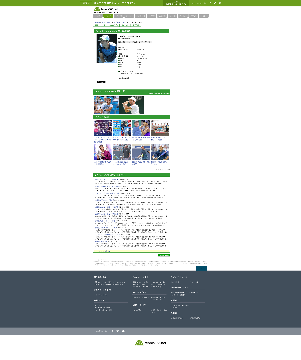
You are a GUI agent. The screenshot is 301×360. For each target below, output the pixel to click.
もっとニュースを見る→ (102, 251)
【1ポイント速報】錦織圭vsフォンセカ (107, 235)
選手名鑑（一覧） (120, 22)
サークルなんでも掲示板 (102, 308)
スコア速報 (107, 282)
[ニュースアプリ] (113, 25)
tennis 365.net (197, 3)
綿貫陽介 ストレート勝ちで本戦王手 (106, 207)
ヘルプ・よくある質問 (178, 295)
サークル (183, 16)
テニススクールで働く (158, 282)
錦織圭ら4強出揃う (101, 242)
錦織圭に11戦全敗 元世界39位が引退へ (107, 186)
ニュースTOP (107, 22)
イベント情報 (193, 282)
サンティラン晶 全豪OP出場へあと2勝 (107, 193)
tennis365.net (99, 331)
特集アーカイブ (118, 284)
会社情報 (174, 318)
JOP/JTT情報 (175, 282)
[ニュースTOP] (96, 25)
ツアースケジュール (119, 282)
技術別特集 (136, 297)
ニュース (108, 16)
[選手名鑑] (136, 25)
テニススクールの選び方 (140, 287)
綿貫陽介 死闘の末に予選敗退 (104, 200)
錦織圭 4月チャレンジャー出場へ (105, 221)
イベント (172, 16)
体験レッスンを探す (139, 284)
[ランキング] (125, 25)
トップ (98, 16)
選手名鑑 (108, 284)
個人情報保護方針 (195, 318)
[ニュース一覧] (104, 25)
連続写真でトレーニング (159, 297)
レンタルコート (140, 16)
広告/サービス (193, 292)
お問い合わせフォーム (178, 292)
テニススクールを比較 (158, 284)
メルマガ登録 (137, 310)
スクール (129, 16)
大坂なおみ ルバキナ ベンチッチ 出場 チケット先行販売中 (103, 140)
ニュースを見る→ (133, 42)
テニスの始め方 (156, 287)
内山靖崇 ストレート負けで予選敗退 (106, 214)
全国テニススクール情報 (140, 282)
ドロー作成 (118, 16)
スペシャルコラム (156, 299)
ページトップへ (201, 268)
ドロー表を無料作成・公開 (103, 310)
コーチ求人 (151, 16)
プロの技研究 (144, 297)
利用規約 (180, 318)
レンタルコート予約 (101, 295)
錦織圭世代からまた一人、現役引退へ (107, 179)
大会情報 (162, 16)
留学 (203, 16)
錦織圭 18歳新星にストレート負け (106, 228)
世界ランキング (100, 284)
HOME (97, 22)
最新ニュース (99, 282)
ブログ (193, 16)
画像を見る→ (122, 42)
